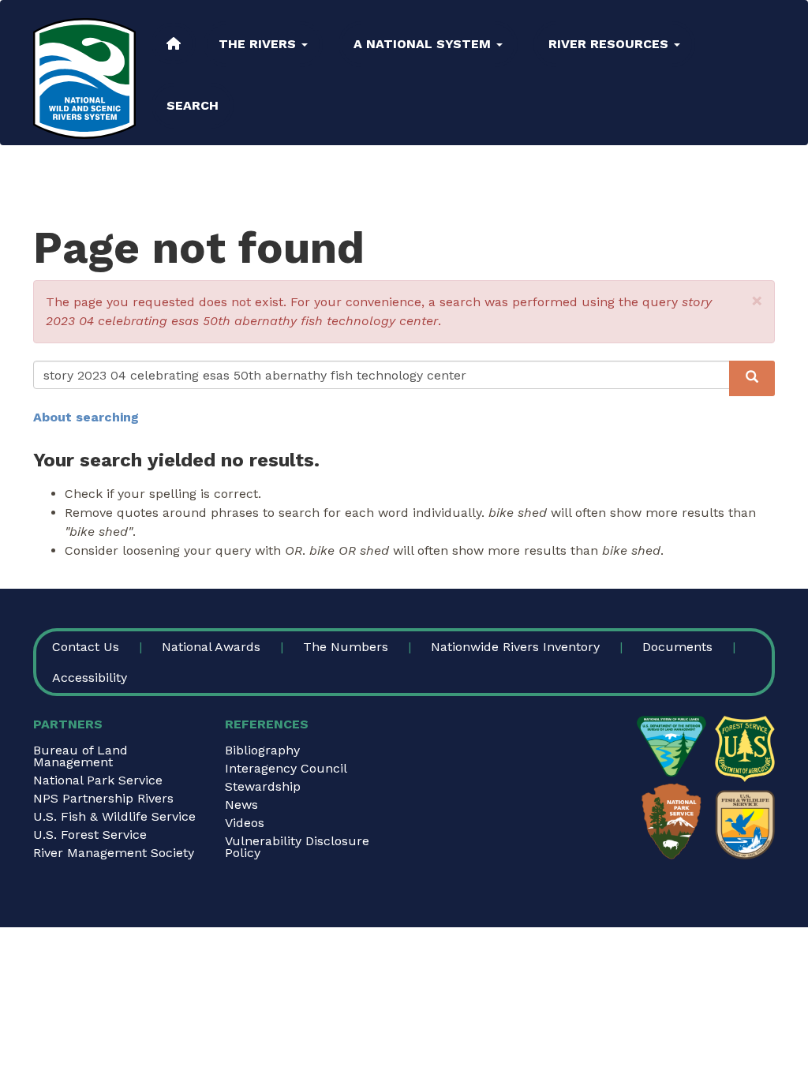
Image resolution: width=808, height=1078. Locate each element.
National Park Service (98, 780)
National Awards (211, 646)
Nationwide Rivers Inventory (515, 646)
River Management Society (113, 853)
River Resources (610, 43)
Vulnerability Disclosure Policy (297, 847)
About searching (86, 417)
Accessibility (89, 677)
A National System (424, 43)
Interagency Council (286, 768)
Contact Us (85, 646)
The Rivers (259, 43)
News (241, 804)
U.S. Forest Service (90, 834)
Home (174, 43)
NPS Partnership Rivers (103, 798)
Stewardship (263, 786)
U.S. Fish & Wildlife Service (114, 816)
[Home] (84, 78)
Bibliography (262, 750)
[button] (757, 300)
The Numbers (345, 646)
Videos (244, 823)
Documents (677, 646)
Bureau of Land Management (80, 756)
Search (192, 105)
